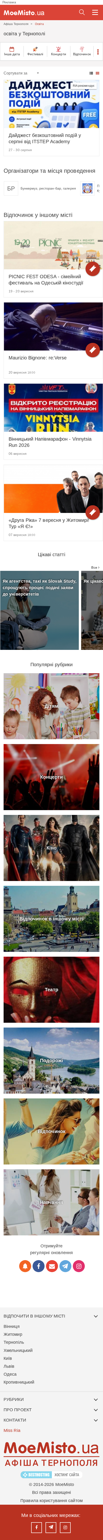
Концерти (58, 54)
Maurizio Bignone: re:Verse (38, 357)
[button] (98, 51)
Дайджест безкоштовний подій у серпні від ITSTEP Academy (45, 138)
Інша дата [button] (12, 54)
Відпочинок (82, 54)
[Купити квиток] (93, 269)
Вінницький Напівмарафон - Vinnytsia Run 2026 (50, 442)
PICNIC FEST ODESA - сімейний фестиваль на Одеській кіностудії (46, 279)
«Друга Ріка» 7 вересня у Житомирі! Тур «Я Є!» (49, 523)
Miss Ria (12, 1430)
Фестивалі (35, 54)
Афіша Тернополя (16, 24)
